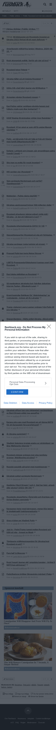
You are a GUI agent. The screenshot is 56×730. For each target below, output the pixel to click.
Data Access (28, 403)
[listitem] (28, 383)
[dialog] (28, 365)
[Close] (50, 327)
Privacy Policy (45, 403)
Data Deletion (10, 403)
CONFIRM (17, 392)
